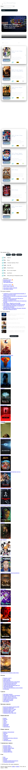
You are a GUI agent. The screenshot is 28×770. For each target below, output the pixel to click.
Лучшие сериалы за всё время (10, 697)
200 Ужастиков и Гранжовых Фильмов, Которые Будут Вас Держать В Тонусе (14, 309)
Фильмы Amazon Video (8, 748)
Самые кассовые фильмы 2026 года (11, 685)
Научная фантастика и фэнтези (10, 738)
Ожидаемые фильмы (8, 282)
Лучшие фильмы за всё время (10, 682)
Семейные (5, 739)
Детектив (5, 736)
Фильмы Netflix (6, 745)
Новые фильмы (6, 281)
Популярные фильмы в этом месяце (11, 681)
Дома (13, 254)
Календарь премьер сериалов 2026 (11, 706)
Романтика (5, 725)
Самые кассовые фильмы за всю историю (13, 687)
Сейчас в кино (6, 679)
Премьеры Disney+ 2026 (8, 710)
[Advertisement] (14, 114)
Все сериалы (6, 701)
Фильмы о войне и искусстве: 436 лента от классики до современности (13, 299)
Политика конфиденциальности (10, 760)
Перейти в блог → (14, 336)
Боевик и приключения (8, 732)
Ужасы (4, 723)
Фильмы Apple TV (7, 746)
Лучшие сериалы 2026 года (9, 696)
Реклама (5, 759)
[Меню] (1, 12)
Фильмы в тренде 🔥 (8, 279)
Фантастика (6, 724)
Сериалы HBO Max (7, 751)
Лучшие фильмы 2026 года (9, 684)
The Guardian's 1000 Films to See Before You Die (14, 304)
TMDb (13, 766)
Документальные (7, 740)
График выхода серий (8, 699)
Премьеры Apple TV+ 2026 (9, 709)
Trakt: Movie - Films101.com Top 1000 (11, 303)
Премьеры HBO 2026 (8, 711)
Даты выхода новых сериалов (10, 287)
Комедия (5, 719)
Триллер (5, 721)
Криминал (5, 735)
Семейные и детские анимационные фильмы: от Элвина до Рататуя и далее (14, 294)
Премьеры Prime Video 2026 (9, 712)
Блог (4, 757)
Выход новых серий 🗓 (8, 286)
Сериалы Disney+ (7, 750)
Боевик (5, 718)
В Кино (8, 254)
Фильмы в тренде (7, 678)
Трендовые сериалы (8, 694)
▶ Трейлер (6, 60)
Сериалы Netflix (7, 749)
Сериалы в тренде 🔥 (8, 284)
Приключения (6, 726)
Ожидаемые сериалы (8, 289)
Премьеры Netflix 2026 (8, 708)
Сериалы (19, 254)
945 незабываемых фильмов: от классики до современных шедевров (13, 306)
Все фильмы (6, 689)
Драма (4, 720)
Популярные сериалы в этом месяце (11, 695)
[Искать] (16, 10)
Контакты (5, 758)
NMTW (17, 766)
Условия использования (8, 762)
